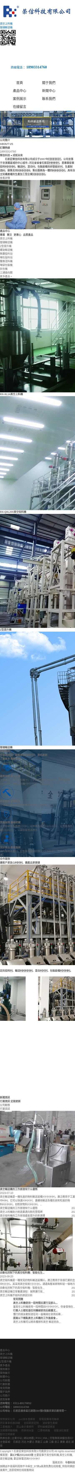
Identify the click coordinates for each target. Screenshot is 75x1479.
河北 (23, 1442)
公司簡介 (5, 1395)
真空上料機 (6, 1354)
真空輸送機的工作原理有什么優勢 (19, 1208)
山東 (45, 1442)
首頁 (19, 83)
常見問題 (5, 1388)
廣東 (62, 1442)
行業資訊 (5, 1108)
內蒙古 (30, 1442)
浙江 (56, 1442)
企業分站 (17, 1438)
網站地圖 (29, 1438)
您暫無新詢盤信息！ (62, 1438)
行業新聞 (5, 1384)
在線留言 (19, 106)
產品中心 (19, 91)
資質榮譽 (5, 1399)
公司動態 (5, 1105)
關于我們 (48, 83)
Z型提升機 (5, 629)
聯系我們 (48, 99)
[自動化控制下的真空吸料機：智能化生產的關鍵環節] (36, 1244)
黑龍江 (38, 1442)
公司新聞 (5, 1380)
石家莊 (17, 1442)
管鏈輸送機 (6, 747)
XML (45, 1438)
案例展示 (19, 99)
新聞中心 (48, 91)
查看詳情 (5, 178)
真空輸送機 (6, 1458)
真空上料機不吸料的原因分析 (16, 1295)
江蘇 (51, 1442)
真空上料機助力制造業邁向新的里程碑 (21, 1211)
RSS (38, 1438)
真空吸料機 (52, 1455)
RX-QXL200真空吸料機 (13, 512)
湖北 (68, 1442)
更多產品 (5, 1365)
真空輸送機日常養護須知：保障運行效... (22, 1291)
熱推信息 (5, 1438)
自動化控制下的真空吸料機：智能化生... (22, 1287)
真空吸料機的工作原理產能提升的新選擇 (22, 1215)
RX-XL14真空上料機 (11, 394)
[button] (27, 136)
